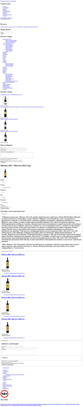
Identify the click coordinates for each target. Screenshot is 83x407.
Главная (5, 6)
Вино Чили (8, 77)
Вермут (4, 70)
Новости (5, 10)
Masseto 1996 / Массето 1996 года (13, 319)
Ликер (4, 67)
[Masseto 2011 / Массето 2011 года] (5, 177)
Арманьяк (5, 52)
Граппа (4, 56)
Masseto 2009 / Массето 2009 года (13, 254)
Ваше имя (3, 147)
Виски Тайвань (9, 46)
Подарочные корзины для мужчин (45, 404)
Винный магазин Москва (6, 405)
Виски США (8, 48)
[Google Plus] (7, 399)
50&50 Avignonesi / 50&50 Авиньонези (9, 119)
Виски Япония (9, 50)
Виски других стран (7, 43)
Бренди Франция (9, 65)
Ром (4, 59)
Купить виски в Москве (6, 404)
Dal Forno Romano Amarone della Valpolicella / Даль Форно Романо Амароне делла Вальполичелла (22, 106)
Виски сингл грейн (10, 42)
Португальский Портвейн (9, 82)
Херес (4, 83)
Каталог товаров (6, 11)
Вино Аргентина (9, 78)
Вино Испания (9, 76)
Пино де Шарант (7, 84)
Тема (3, 347)
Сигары (5, 89)
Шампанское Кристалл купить (72, 404)
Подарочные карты (7, 14)
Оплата (4, 8)
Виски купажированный (11, 40)
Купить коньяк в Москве (31, 404)
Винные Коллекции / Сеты (12, 81)
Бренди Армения (9, 63)
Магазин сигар (27, 405)
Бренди (4, 62)
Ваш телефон (4, 149)
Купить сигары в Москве (18, 405)
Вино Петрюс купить (36, 405)
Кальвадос (5, 54)
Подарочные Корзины (8, 87)
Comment (4, 349)
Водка (4, 55)
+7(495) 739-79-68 (4, 21)
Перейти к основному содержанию (8, 1)
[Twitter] (2, 399)
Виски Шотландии (7, 39)
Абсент (4, 69)
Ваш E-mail (3, 150)
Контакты (5, 12)
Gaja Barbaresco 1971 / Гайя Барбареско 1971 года (11, 94)
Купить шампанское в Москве (18, 404)
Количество (3, 207)
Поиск (2, 32)
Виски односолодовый (11, 41)
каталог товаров (8, 26)
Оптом (4, 13)
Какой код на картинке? (6, 159)
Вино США (8, 79)
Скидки (5, 15)
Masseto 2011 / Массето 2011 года (31, 26)
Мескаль (5, 61)
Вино (14, 26)
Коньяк (4, 53)
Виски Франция (9, 49)
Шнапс (4, 71)
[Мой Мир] (5, 399)
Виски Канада (9, 47)
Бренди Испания (9, 64)
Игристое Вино (6, 86)
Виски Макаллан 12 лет (58, 404)
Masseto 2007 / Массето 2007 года (13, 276)
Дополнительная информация (8, 151)
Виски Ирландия (9, 45)
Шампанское (6, 85)
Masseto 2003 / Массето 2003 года (13, 297)
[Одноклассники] (4, 399)
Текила (4, 60)
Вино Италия (20, 26)
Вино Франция (9, 74)
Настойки (5, 68)
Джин (4, 57)
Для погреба (6, 7)
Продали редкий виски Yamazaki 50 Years (15, 374)
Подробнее (14, 273)
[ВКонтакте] (1, 399)
